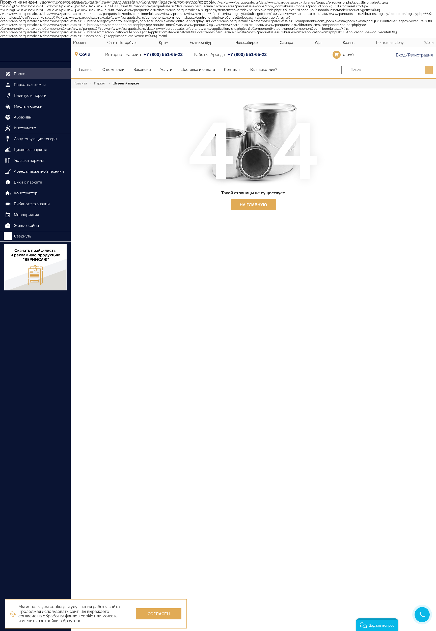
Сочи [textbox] (84, 54)
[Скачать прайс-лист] (35, 267)
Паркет (99, 83)
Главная (80, 83)
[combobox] (86, 54)
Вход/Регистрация (414, 55)
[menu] (35, 146)
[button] (377, 624)
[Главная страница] (35, 50)
